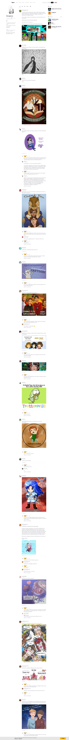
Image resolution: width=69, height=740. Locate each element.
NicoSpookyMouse (25, 524)
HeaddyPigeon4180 (25, 10)
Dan (52, 23)
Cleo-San (23, 128)
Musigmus (25, 155)
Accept (63, 738)
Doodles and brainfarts (11, 32)
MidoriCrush (24, 360)
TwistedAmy (54, 20)
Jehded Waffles (24, 576)
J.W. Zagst (23, 458)
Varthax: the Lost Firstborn (57, 26)
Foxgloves (53, 12)
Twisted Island (54, 19)
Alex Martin (24, 261)
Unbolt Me (23, 382)
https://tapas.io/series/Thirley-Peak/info (29, 20)
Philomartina (24, 247)
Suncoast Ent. (24, 475)
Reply (23, 41)
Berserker (23, 78)
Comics (20, 2)
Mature (31, 2)
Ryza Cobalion (24, 45)
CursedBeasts (54, 27)
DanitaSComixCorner (25, 621)
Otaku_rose (24, 699)
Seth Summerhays (25, 290)
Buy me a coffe (10, 33)
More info (16, 738)
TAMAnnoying (24, 189)
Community (27, 2)
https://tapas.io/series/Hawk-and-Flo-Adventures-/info (32, 24)
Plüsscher (23, 85)
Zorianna (23, 419)
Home (17, 2)
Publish (56, 2)
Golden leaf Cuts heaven (57, 8)
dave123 (53, 23)
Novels (23, 2)
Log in (52, 2)
